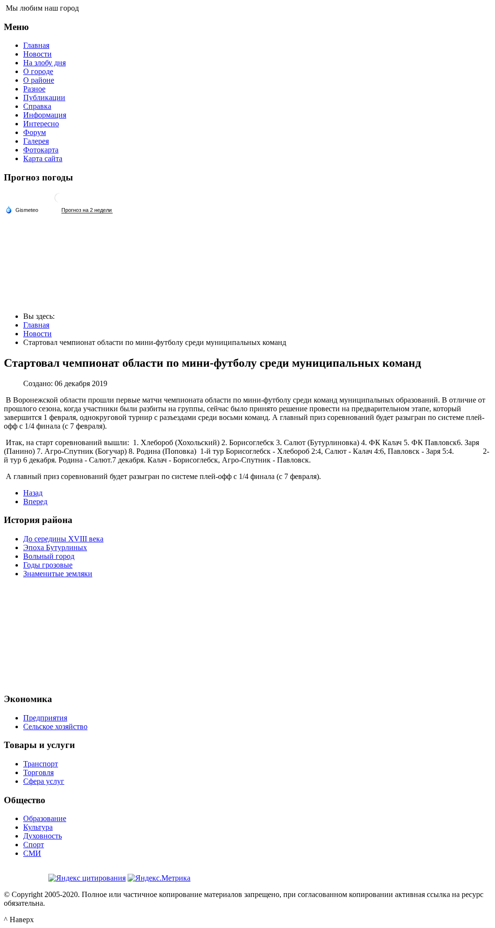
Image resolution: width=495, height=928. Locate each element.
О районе (38, 80)
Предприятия (45, 718)
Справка (37, 106)
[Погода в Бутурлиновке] (59, 201)
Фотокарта (40, 150)
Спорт (33, 844)
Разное (34, 89)
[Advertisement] (247, 634)
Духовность (42, 836)
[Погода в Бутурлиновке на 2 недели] (87, 210)
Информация (44, 115)
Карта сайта (42, 158)
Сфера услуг (43, 781)
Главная (36, 45)
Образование (44, 818)
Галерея (36, 141)
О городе (38, 71)
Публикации (44, 97)
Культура (38, 827)
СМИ (32, 853)
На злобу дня (44, 63)
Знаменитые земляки (57, 573)
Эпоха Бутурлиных (55, 547)
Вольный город (48, 556)
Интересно (41, 124)
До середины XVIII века (63, 539)
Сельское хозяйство (55, 726)
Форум (34, 132)
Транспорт (40, 764)
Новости (37, 54)
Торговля (38, 772)
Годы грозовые (48, 565)
